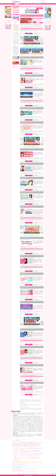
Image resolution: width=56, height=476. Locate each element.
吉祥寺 (35, 445)
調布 (40, 445)
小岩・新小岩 (19, 445)
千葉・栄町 (21, 453)
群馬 (31, 461)
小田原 (14, 449)
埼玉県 (15, 450)
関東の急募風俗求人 (20, 471)
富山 (37, 461)
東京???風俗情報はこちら (14, 64)
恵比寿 (19, 444)
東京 (24, 461)
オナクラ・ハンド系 (16, 34)
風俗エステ (15, 33)
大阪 (20, 462)
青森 (14, 461)
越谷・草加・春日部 (39, 450)
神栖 (40, 458)
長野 (42, 461)
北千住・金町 (15, 28)
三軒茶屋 (23, 444)
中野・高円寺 (31, 401)
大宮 (25, 450)
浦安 (15, 51)
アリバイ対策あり (15, 41)
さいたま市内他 (30, 450)
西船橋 (38, 453)
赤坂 (32, 444)
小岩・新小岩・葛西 (28, 401)
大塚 (20, 443)
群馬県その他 (35, 455)
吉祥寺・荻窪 (34, 401)
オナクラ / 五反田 (22, 256)
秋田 (19, 461)
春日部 (22, 451)
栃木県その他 (15, 54)
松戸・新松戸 (17, 51)
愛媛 (41, 462)
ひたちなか (29, 458)
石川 (38, 461)
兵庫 (23, 462)
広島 (35, 462)
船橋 (36, 453)
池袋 (27, 399)
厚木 (34, 448)
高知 (40, 462)
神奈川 (26, 461)
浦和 (33, 450)
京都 (22, 462)
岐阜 (15, 462)
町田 (16, 30)
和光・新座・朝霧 (33, 451)
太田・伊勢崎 (21, 455)
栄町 (23, 453)
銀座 (39, 444)
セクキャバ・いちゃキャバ (28, 405)
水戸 (24, 458)
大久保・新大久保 (25, 399)
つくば (35, 458)
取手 (37, 458)
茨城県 (16, 54)
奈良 (26, 462)
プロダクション (36, 405)
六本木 (31, 444)
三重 (17, 462)
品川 (42, 443)
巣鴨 (22, 443)
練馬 (33, 443)
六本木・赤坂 (31, 400)
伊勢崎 (24, 455)
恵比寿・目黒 (28, 400)
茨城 (34, 461)
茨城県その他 (32, 458)
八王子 (22, 446)
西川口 (21, 450)
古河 (39, 458)
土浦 (17, 54)
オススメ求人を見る (40, 8)
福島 (22, 461)
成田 (31, 454)
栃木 (32, 461)
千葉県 (15, 453)
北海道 (13, 461)
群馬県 (15, 455)
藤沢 (42, 448)
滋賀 (25, 462)
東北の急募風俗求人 (25, 471)
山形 (21, 461)
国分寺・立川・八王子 (41, 401)
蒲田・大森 (37, 400)
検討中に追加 (36, 33)
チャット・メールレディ (40, 405)
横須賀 (13, 47)
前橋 (28, 455)
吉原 (30, 399)
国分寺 (19, 446)
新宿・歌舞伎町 (21, 399)
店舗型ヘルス (17, 33)
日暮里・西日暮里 (14, 443)
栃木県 (15, 457)
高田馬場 (16, 26)
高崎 (30, 455)
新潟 (35, 461)
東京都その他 (23, 402)
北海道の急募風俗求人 (14, 471)
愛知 (14, 462)
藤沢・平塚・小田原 (39, 448)
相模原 (14, 47)
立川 (20, 446)
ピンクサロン (39, 404)
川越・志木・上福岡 (15, 49)
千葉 (29, 461)
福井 (40, 461)
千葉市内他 (26, 453)
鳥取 (32, 462)
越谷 (20, 451)
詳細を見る (29, 33)
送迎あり (17, 41)
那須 (13, 54)
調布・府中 (37, 401)
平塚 (12, 449)
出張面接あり (15, 43)
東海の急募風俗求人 (30, 471)
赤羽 (35, 443)
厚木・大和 (16, 47)
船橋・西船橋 (14, 51)
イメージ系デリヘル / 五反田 (23, 238)
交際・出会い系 (21, 405)
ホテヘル (13, 34)
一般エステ (15, 36)
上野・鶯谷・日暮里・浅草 (33, 399)
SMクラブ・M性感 (36, 404)
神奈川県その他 (18, 449)
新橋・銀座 (34, 400)
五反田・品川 (25, 400)
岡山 (30, 462)
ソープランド (24, 405)
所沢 (36, 451)
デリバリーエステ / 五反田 (23, 108)
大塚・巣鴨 (15, 26)
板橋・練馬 (21, 400)
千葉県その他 (16, 52)
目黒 (20, 444)
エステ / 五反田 (21, 302)
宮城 (17, 461)
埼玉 (27, 461)
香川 (38, 462)
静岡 (18, 462)
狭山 (39, 451)
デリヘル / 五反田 (22, 90)
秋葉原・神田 (17, 28)
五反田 (13, 444)
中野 (29, 445)
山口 (36, 462)
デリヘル (13, 33)
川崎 (20, 448)
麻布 (29, 444)
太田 (26, 455)
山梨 (12, 462)
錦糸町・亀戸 (24, 401)
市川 (29, 453)
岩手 (16, 461)
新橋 (37, 444)
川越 (29, 451)
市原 (14, 52)
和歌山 (28, 462)
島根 (33, 462)
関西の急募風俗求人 (35, 471)
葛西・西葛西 (22, 445)
